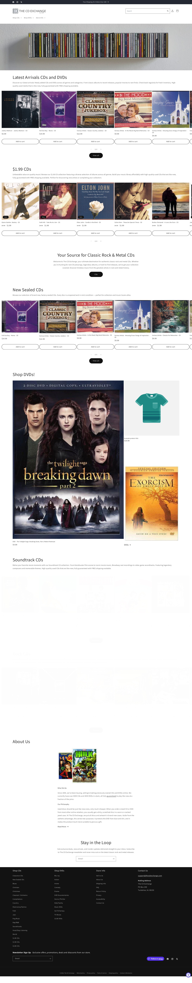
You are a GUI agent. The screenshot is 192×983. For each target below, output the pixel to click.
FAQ (97, 887)
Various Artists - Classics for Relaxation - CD (166, 335)
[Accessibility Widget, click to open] (188, 974)
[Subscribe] (113, 858)
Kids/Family (58, 903)
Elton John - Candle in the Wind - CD (89, 222)
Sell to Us (99, 876)
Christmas (16, 891)
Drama (56, 891)
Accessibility (100, 899)
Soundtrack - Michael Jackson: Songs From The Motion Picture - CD (20, 616)
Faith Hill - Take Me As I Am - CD (49, 222)
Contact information (126, 973)
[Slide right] (100, 149)
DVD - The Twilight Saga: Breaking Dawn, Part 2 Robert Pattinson (34, 542)
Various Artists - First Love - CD (87, 707)
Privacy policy (91, 973)
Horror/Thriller (59, 899)
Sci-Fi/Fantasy (59, 911)
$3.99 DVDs (58, 919)
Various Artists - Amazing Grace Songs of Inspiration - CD (169, 131)
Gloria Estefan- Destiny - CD (11, 222)
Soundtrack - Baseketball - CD (86, 615)
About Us (99, 880)
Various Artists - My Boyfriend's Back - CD (128, 707)
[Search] (167, 11)
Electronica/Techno (20, 907)
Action (56, 880)
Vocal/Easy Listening (20, 930)
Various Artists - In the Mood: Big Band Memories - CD (132, 131)
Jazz (14, 915)
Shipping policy (113, 973)
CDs (96, 274)
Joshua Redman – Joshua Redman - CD (14, 131)
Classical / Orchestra (20, 895)
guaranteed (111, 796)
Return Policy (101, 891)
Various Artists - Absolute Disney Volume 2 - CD (167, 615)
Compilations (17, 899)
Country (15, 903)
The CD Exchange (69, 973)
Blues (15, 883)
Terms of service (102, 973)
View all (96, 155)
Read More (62, 826)
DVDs (126, 544)
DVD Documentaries (61, 895)
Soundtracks (17, 926)
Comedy (57, 887)
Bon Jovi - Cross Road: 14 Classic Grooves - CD (167, 707)
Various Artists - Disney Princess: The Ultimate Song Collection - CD (131, 616)
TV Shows (57, 915)
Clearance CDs (18, 876)
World (15, 934)
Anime (56, 883)
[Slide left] (91, 149)
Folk (14, 911)
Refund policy (81, 973)
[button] (17, 17)
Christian (16, 887)
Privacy (98, 895)
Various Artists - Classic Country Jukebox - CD (92, 131)
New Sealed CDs (18, 880)
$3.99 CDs (16, 946)
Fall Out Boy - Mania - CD (47, 131)
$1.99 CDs (16, 938)
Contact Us (100, 903)
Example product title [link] (131, 438)
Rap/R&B (16, 922)
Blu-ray (57, 876)
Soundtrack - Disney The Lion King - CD (52, 615)
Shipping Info (101, 883)
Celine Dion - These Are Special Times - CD (128, 222)
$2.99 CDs (16, 942)
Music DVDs (58, 907)
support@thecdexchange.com (150, 875)
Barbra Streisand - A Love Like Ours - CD (165, 222)
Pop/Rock (16, 919)
